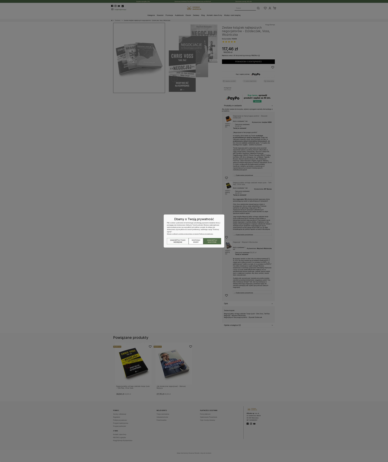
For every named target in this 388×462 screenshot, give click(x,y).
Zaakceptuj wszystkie (212, 241)
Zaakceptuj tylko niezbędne (177, 241)
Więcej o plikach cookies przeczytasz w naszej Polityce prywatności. (190, 234)
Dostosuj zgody (196, 241)
